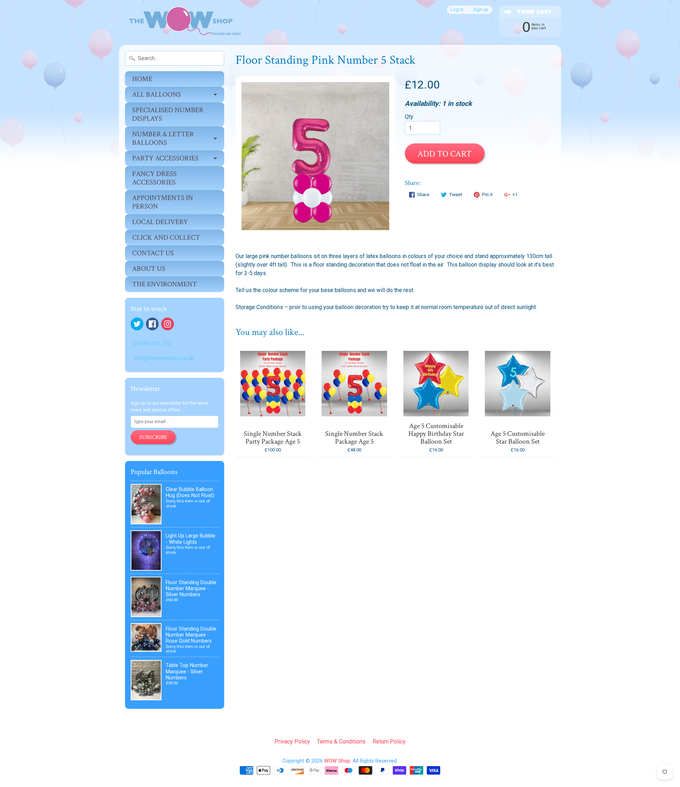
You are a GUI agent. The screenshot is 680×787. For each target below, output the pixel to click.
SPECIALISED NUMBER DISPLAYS (168, 114)
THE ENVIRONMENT (164, 284)
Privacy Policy (292, 741)
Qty (409, 116)
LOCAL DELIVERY (160, 222)
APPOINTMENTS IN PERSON (162, 202)
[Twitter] (137, 324)
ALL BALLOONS (156, 94)
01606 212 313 (152, 343)
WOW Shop (337, 761)
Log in (456, 9)
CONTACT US (153, 253)
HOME (142, 79)
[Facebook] (152, 324)
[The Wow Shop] (181, 22)
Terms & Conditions (341, 741)
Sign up (480, 9)
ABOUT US (148, 268)
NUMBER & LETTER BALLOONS (163, 138)
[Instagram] (167, 324)
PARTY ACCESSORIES (165, 158)
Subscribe (153, 437)
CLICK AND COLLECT (166, 237)
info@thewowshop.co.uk (164, 358)
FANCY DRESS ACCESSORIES (154, 178)
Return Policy (389, 741)
